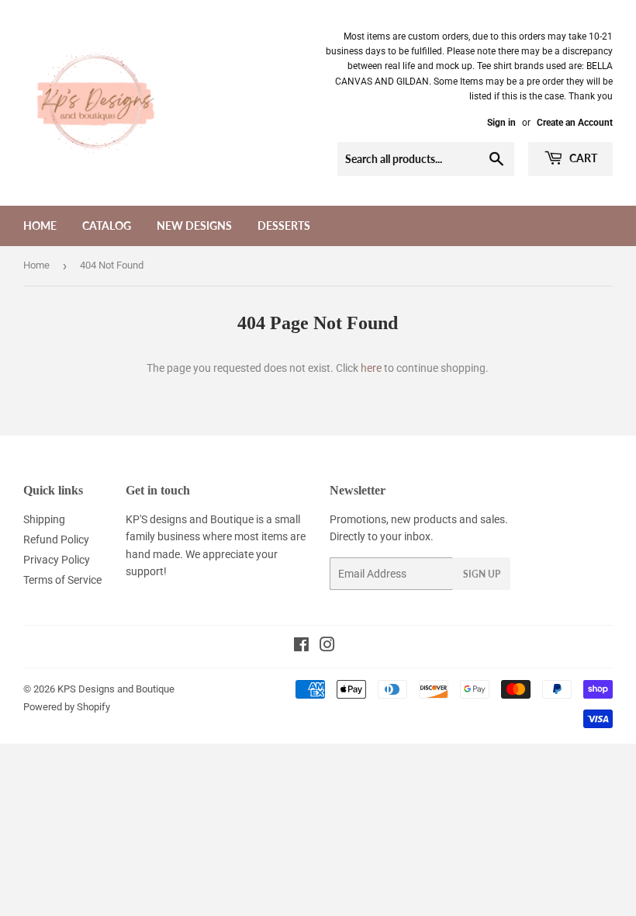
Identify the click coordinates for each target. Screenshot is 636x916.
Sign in (501, 122)
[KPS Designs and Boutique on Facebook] (301, 646)
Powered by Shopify (66, 707)
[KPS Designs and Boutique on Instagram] (327, 646)
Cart (582, 158)
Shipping (44, 519)
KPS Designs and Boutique (116, 689)
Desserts (284, 225)
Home (40, 225)
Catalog (106, 225)
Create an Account (575, 122)
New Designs (194, 225)
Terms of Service (62, 580)
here (371, 368)
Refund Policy (56, 539)
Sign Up (481, 574)
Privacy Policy (56, 559)
